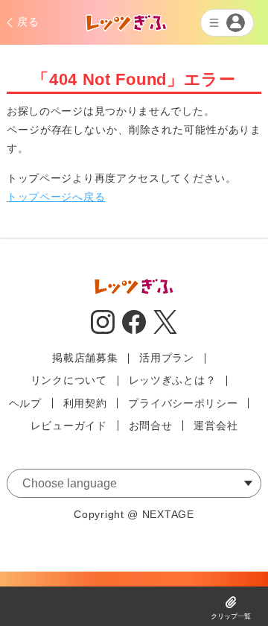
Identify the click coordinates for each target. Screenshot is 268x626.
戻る (28, 22)
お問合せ (151, 425)
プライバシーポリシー (182, 403)
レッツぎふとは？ (173, 380)
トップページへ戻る (56, 197)
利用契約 (85, 403)
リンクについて (69, 380)
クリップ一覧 (231, 616)
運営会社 (215, 425)
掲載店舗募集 (85, 358)
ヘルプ (25, 403)
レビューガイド (69, 425)
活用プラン (166, 358)
